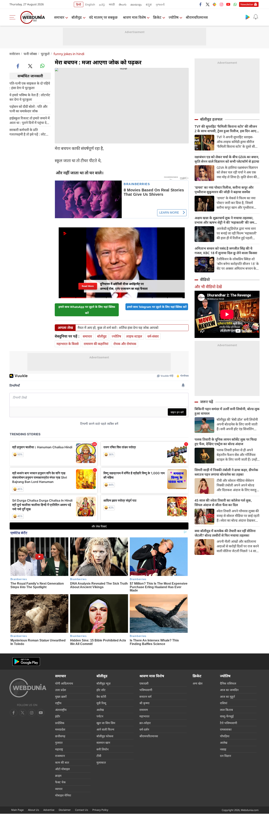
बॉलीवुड (76, 17)
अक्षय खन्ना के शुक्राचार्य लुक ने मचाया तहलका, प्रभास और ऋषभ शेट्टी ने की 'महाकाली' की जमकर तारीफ (226, 220)
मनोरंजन (14, 54)
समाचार (59, 17)
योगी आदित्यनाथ (64, 683)
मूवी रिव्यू (101, 703)
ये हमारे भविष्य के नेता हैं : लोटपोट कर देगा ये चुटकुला (29, 96)
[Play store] (248, 17)
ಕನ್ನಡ (149, 4)
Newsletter (246, 4)
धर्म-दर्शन (144, 729)
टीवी (98, 756)
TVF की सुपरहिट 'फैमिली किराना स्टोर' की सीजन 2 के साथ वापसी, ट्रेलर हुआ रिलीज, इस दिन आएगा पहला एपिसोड (227, 128)
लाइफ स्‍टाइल (134, 336)
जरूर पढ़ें (206, 401)
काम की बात (62, 762)
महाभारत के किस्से (68, 343)
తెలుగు (122, 4)
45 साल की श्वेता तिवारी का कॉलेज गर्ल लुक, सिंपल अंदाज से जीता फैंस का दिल (223, 502)
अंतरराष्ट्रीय (61, 710)
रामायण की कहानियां (96, 343)
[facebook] (201, 4)
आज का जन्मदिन (229, 690)
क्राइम (58, 776)
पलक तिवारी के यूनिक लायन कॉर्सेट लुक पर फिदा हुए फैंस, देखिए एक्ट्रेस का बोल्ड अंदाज (226, 441)
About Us (33, 810)
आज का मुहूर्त (227, 696)
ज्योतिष (173, 17)
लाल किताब (226, 710)
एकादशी (143, 683)
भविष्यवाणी (145, 690)
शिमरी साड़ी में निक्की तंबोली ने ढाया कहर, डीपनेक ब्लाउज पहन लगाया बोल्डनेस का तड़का (226, 472)
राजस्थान (60, 756)
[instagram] (221, 4)
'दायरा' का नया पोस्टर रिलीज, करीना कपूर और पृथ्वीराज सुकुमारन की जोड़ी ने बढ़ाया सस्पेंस (224, 189)
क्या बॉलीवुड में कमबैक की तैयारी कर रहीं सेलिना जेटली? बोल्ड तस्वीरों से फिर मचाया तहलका (225, 533)
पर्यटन (99, 716)
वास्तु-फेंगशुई (227, 716)
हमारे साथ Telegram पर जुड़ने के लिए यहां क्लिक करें (156, 307)
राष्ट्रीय (58, 703)
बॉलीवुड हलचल (211, 119)
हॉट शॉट (101, 690)
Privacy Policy (100, 810)
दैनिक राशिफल (228, 683)
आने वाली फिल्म (105, 729)
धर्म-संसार (153, 336)
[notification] (256, 17)
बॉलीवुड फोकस (104, 736)
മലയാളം (136, 4)
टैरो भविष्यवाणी (228, 723)
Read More (88, 286)
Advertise (48, 810)
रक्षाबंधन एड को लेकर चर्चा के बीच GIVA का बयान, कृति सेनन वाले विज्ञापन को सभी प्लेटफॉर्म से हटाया (227, 159)
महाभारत (144, 716)
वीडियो (205, 279)
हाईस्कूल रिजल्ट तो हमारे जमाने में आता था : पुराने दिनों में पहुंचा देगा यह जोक (29, 120)
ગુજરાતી (160, 4)
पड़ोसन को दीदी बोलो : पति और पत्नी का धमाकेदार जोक (28, 108)
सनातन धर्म (145, 696)
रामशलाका (226, 729)
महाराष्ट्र (59, 749)
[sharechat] (214, 4)
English (90, 4)
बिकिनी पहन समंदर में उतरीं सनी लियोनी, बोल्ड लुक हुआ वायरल (227, 411)
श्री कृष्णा (144, 703)
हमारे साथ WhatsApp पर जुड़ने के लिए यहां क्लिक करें (86, 310)
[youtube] (228, 4)
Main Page (17, 810)
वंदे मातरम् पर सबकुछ (103, 17)
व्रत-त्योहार (145, 723)
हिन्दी (78, 4)
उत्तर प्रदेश (60, 690)
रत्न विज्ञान (225, 756)
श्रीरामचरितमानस (197, 17)
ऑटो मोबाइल (62, 769)
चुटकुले (45, 54)
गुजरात (59, 743)
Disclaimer (65, 810)
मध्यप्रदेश (60, 729)
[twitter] (208, 4)
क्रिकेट (157, 17)
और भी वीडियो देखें (208, 286)
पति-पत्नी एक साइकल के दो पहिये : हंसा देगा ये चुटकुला (29, 85)
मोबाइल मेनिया (63, 795)
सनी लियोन (102, 749)
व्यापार (58, 789)
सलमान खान (103, 743)
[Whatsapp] (235, 4)
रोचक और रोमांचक (124, 343)
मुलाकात (101, 762)
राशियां (223, 703)
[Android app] (26, 661)
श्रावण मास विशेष (134, 17)
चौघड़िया (224, 736)
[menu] (13, 17)
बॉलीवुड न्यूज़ (103, 683)
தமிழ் (102, 4)
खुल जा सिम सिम (105, 723)
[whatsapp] (42, 65)
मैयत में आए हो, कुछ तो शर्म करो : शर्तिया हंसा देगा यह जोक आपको (118, 328)
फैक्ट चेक (60, 782)
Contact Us (81, 810)
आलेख (100, 710)
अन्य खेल (197, 683)
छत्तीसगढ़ (60, 736)
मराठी (112, 4)
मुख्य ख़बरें (61, 696)
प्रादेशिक (59, 723)
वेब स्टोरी (101, 696)
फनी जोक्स (30, 54)
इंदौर (57, 716)
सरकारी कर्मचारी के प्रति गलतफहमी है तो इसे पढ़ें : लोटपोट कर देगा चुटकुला (29, 131)
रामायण (143, 710)
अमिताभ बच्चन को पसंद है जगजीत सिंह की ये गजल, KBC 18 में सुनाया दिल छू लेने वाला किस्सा (226, 250)
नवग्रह (223, 749)
